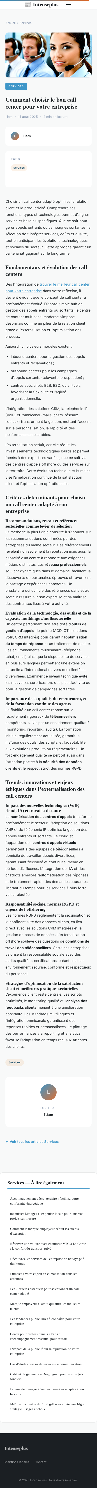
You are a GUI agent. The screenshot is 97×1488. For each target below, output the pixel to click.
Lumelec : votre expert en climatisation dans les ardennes (43, 1276)
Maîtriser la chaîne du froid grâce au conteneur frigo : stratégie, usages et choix (47, 1406)
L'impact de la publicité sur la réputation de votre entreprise (44, 1351)
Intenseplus (41, 4)
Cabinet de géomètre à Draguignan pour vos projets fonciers (46, 1376)
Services (26, 23)
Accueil (10, 23)
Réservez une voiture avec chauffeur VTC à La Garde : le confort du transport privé (48, 1246)
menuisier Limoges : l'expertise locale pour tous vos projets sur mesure (46, 1216)
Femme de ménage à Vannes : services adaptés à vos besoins (47, 1391)
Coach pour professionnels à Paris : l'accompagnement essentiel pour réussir (38, 1336)
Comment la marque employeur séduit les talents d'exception (44, 1231)
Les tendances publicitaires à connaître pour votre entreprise (45, 1321)
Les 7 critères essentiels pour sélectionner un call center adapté (44, 1291)
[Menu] (68, 4)
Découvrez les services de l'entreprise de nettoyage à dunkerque (47, 1261)
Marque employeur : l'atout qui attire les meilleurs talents (45, 1306)
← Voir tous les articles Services (32, 1141)
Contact (40, 1462)
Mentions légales (17, 1462)
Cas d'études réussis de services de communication (46, 1364)
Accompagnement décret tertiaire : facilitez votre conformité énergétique (44, 1201)
